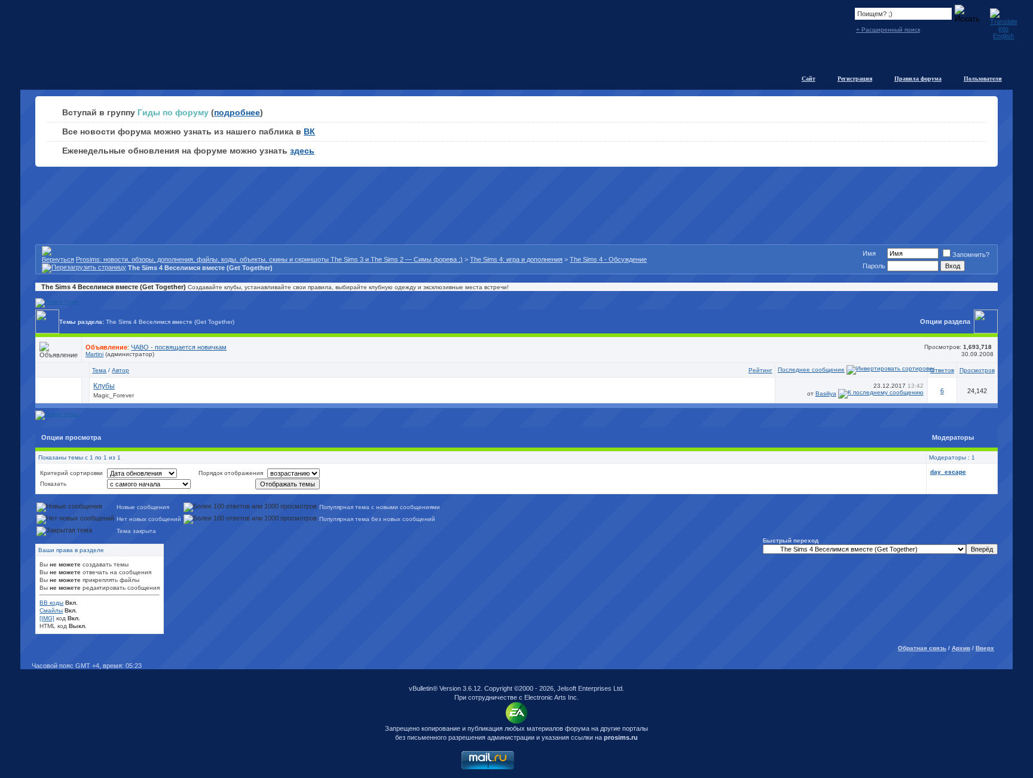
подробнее (237, 112)
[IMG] (46, 618)
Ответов (942, 370)
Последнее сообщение (811, 369)
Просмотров (977, 370)
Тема (99, 370)
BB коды (51, 602)
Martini (94, 354)
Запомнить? (970, 254)
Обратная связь (922, 648)
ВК (309, 131)
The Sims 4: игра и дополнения (516, 259)
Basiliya (825, 393)
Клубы (104, 386)
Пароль (874, 265)
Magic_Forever (113, 395)
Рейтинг (760, 370)
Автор (120, 370)
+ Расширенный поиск (888, 29)
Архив (961, 648)
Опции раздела (945, 321)
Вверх (985, 648)
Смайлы (51, 610)
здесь (302, 150)
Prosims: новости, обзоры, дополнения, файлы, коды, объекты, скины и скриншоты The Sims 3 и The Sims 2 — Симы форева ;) (269, 259)
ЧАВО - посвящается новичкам (179, 347)
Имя (869, 253)
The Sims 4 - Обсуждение (608, 259)
